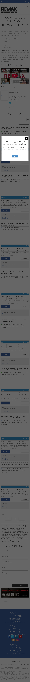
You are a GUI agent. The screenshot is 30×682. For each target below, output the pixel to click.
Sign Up (8, 1)
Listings (8, 107)
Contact (13, 107)
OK (15, 156)
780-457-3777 (16, 97)
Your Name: (5, 556)
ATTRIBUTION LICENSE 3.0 (23, 664)
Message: (5, 573)
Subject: (4, 567)
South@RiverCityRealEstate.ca (17, 634)
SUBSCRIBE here (5, 50)
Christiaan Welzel (10, 664)
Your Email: (5, 551)
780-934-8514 (15, 99)
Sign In (3, 1)
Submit (20, 585)
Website (3, 107)
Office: (11, 97)
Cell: (10, 99)
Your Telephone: (7, 562)
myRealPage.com (15, 661)
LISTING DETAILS (5, 162)
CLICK (6, 601)
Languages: (12, 100)
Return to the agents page (8, 87)
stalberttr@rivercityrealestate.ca (16, 653)
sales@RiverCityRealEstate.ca (17, 622)
